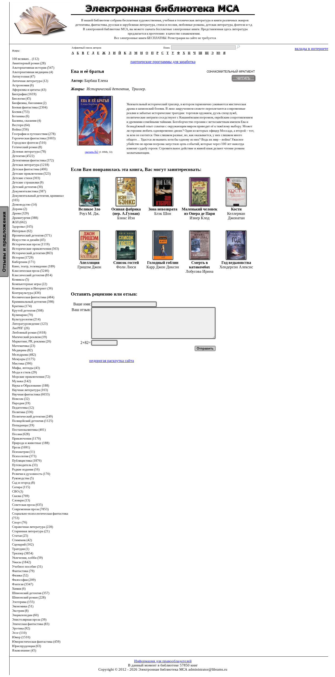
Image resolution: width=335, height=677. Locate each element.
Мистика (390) (22, 363)
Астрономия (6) (23, 85)
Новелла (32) (20, 399)
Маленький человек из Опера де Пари (199, 211)
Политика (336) (22, 412)
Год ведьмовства (236, 262)
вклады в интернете (311, 49)
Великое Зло (89, 209)
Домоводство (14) (24, 204)
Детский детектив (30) (27, 187)
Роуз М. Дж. (89, 213)
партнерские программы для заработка (162, 62)
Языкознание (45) (24, 650)
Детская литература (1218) (30, 165)
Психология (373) (24, 456)
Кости (236, 209)
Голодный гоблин (162, 262)
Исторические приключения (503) (35, 248)
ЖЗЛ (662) (19, 222)
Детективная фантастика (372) (33, 160)
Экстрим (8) (20, 610)
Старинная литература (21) (31, 531)
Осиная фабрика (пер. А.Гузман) (126, 211)
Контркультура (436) (26, 293)
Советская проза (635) (27, 505)
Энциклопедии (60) (25, 615)
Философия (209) (24, 580)
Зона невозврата (162, 209)
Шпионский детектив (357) (30, 593)
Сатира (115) (21, 487)
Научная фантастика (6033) (31, 394)
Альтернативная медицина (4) (32, 72)
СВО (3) (17, 491)
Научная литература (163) (30, 390)
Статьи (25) (20, 535)
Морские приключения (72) (31, 376)
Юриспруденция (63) (26, 646)
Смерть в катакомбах (199, 264)
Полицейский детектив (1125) (32, 421)
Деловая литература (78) (29, 151)
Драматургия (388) (25, 218)
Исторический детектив (108, 89)
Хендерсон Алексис (236, 267)
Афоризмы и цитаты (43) (29, 89)
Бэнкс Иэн (126, 218)
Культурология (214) (26, 319)
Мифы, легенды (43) (26, 368)
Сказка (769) (20, 496)
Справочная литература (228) (32, 527)
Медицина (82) (22, 350)
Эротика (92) (21, 628)
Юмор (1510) (21, 637)
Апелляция (89, 262)
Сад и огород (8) (23, 482)
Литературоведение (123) (30, 323)
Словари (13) (21, 500)
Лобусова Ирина (199, 271)
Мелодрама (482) (24, 354)
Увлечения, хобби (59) (27, 558)
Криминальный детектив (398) (33, 301)
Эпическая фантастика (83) (30, 624)
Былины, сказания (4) (26, 120)
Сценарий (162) (23, 544)
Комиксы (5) (20, 279)
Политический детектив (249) (32, 416)
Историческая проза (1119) (31, 244)
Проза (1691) (21, 447)
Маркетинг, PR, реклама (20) (31, 341)
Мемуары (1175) (23, 359)
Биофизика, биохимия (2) (29, 103)
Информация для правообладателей (163, 661)
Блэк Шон (162, 213)
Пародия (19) (21, 403)
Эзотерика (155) (23, 602)
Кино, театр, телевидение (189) (33, 266)
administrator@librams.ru (207, 669)
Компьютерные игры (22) (29, 284)
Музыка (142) (21, 381)
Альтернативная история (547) (33, 67)
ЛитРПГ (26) (20, 328)
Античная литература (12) (30, 81)
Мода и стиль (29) (24, 372)
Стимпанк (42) (22, 540)
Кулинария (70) (22, 315)
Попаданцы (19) (23, 425)
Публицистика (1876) (26, 460)
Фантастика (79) (23, 571)
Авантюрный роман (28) (29, 63)
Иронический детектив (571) (32, 235)
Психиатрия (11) (23, 452)
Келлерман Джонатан (236, 215)
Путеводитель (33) (25, 465)
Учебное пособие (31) (27, 566)
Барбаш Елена (96, 80)
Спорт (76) (19, 522)
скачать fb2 (91, 151)
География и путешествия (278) (33, 134)
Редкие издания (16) (25, 469)
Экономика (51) (22, 606)
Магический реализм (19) (29, 337)
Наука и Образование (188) (30, 385)
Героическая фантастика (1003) (33, 138)
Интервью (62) (22, 231)
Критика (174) (22, 306)
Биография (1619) (24, 94)
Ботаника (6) (20, 116)
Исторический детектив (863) (32, 253)
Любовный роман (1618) (29, 332)
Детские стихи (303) (26, 178)
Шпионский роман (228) (29, 597)
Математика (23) (23, 346)
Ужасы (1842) (21, 562)
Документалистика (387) (29, 191)
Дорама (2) (19, 209)
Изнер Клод (199, 218)
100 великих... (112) (25, 59)
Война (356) (20, 129)
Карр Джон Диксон (162, 267)
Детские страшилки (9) (27, 182)
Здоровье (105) (22, 226)
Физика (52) (20, 575)
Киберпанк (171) (23, 262)
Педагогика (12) (23, 407)
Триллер (138, 89)
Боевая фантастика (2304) (29, 107)
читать (243, 78)
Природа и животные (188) (30, 443)
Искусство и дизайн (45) (28, 240)
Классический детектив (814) (32, 275)
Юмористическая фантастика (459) (36, 641)
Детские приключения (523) (31, 173)
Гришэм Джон (89, 267)
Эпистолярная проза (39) (29, 619)
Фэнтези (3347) (22, 584)
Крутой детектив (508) (27, 310)
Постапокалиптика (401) (29, 429)
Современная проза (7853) (30, 509)
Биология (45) (21, 98)
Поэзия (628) (21, 434)
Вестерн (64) (21, 125)
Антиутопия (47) (23, 76)
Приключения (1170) (26, 438)
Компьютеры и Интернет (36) (32, 288)
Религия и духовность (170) (31, 474)
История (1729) (22, 257)
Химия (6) (19, 588)
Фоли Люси (126, 267)
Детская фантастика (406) (29, 169)
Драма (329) (20, 213)
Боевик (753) (20, 112)
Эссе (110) (19, 633)
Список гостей (126, 262)
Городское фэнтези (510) (29, 142)
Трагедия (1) (20, 549)
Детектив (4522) (23, 156)
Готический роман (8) (27, 147)
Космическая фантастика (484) (33, 297)
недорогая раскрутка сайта (111, 361)
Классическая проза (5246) (30, 271)
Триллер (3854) (22, 553)
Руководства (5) (23, 478)
